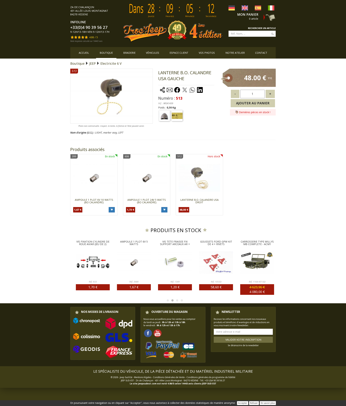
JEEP (92, 63)
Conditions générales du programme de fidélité (211, 377)
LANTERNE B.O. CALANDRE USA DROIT (199, 201)
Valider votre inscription (243, 339)
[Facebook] (147, 332)
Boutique (106, 52)
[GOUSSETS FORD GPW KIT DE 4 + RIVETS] (216, 262)
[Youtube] (157, 332)
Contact (261, 52)
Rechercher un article (262, 28)
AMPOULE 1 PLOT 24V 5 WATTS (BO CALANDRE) (146, 201)
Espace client (179, 52)
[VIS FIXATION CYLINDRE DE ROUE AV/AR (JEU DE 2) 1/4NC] (93, 262)
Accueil (84, 52)
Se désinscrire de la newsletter (243, 345)
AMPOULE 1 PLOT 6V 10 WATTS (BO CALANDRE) (94, 201)
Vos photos (207, 52)
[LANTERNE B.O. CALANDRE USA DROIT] (199, 178)
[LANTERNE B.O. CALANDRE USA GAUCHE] (164, 115)
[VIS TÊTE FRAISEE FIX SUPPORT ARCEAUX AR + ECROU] (175, 262)
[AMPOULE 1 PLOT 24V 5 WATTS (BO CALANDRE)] (147, 178)
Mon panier (247, 14)
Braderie (129, 52)
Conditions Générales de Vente (169, 377)
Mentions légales (142, 377)
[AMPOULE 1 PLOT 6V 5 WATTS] (134, 262)
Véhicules (152, 52)
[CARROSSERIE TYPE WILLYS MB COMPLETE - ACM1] (257, 262)
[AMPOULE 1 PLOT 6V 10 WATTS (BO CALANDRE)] (94, 178)
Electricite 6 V (111, 63)
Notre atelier (235, 52)
